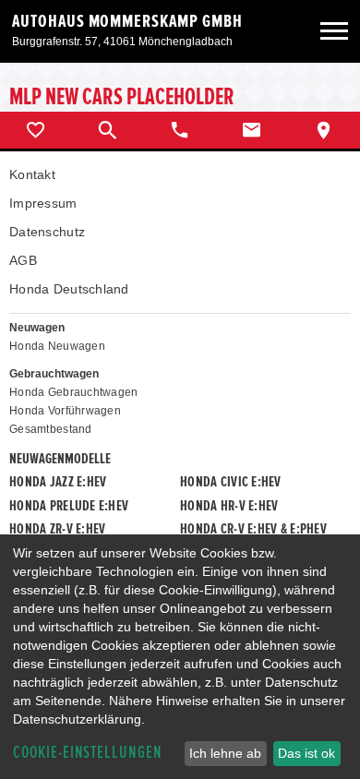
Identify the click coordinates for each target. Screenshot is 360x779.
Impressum (43, 203)
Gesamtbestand (50, 429)
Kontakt (32, 174)
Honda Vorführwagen (65, 410)
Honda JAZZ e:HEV (57, 481)
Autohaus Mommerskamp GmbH (127, 21)
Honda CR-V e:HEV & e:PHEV (253, 528)
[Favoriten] (36, 130)
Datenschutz (47, 231)
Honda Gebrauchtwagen (73, 392)
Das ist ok (306, 753)
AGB (23, 260)
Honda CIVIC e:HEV (231, 481)
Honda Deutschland (69, 289)
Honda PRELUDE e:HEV (68, 505)
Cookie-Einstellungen (87, 752)
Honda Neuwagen (57, 346)
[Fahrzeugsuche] (108, 130)
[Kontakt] (252, 130)
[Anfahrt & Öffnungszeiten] (324, 130)
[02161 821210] (180, 130)
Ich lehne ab (225, 753)
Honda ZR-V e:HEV (57, 528)
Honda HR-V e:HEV (229, 505)
